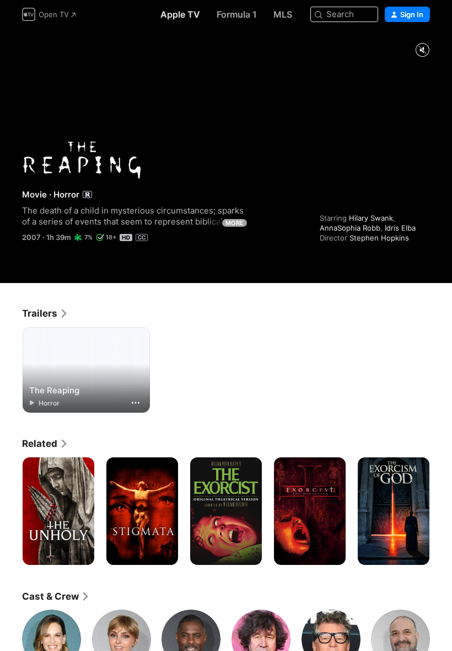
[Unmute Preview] (422, 50)
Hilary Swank (371, 218)
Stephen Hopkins (379, 237)
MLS (282, 14)
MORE (234, 223)
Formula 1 (237, 14)
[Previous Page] (11, 511)
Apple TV (180, 14)
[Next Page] (441, 511)
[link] (45, 313)
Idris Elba (400, 227)
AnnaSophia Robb (350, 227)
